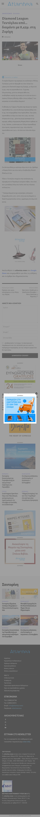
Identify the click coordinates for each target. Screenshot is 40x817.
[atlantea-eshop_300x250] (20, 421)
